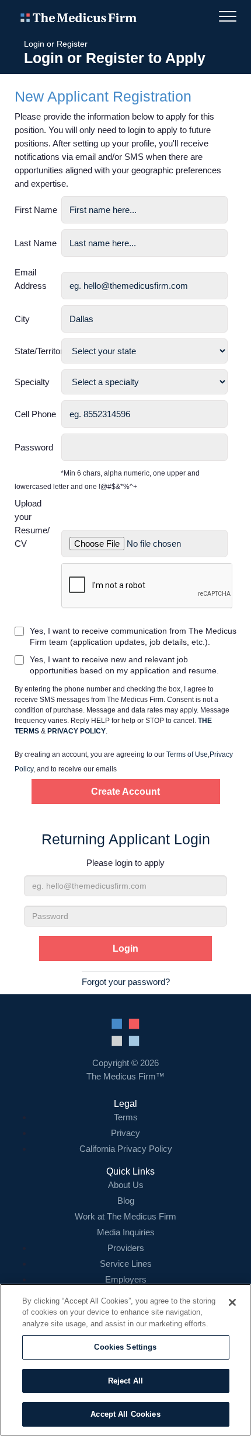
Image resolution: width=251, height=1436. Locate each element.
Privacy (125, 1133)
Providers (125, 1248)
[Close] (232, 1302)
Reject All (125, 1380)
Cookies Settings (125, 1347)
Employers (126, 1279)
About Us (126, 1185)
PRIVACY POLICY (76, 731)
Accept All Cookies (125, 1414)
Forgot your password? (126, 982)
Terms (126, 1117)
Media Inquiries (126, 1232)
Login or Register (56, 43)
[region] (125, 1360)
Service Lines (126, 1264)
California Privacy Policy (125, 1149)
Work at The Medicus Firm (125, 1216)
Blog (125, 1201)
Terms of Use (187, 754)
